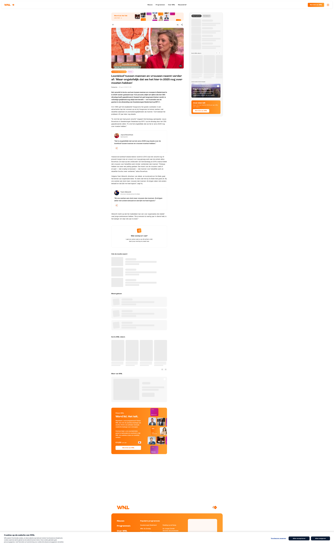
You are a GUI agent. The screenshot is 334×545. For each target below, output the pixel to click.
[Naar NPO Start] (214, 507)
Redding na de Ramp (169, 525)
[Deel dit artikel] (182, 24)
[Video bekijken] (147, 48)
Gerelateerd (206, 16)
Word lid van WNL (316, 5)
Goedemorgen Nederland (119, 71)
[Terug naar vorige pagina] (113, 24)
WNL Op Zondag (145, 529)
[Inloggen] (328, 5)
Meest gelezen (196, 16)
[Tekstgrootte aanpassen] (177, 24)
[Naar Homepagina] (9, 5)
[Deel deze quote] (116, 148)
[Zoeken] (304, 4)
